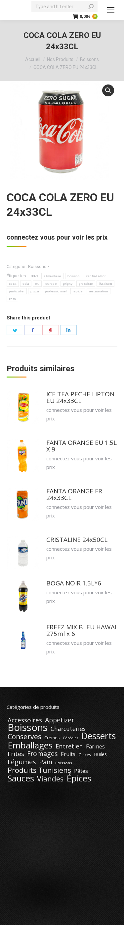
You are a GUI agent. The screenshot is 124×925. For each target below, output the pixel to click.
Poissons (63, 762)
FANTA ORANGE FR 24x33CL (74, 494)
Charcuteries (68, 728)
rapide (78, 291)
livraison (105, 283)
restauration (98, 291)
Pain (45, 762)
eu (37, 283)
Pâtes (81, 771)
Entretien (69, 746)
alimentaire (52, 276)
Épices (78, 778)
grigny (68, 283)
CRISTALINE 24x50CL (76, 539)
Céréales (70, 738)
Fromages (42, 753)
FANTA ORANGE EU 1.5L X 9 (81, 445)
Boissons (37, 266)
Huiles (100, 754)
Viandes (50, 779)
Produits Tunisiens (39, 770)
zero (12, 299)
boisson (73, 276)
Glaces (84, 754)
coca (13, 283)
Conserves (24, 736)
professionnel (56, 291)
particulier (16, 291)
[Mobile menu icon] (110, 10)
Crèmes (52, 738)
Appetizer (59, 720)
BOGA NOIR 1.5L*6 (73, 583)
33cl (34, 276)
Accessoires (25, 720)
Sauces (21, 778)
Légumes (22, 762)
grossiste (86, 283)
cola (25, 283)
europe (51, 283)
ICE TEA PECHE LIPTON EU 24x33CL (80, 397)
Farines (95, 746)
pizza (34, 291)
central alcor (96, 276)
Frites (16, 753)
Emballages (30, 745)
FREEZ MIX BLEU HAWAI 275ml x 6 (81, 630)
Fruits (68, 754)
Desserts (98, 736)
